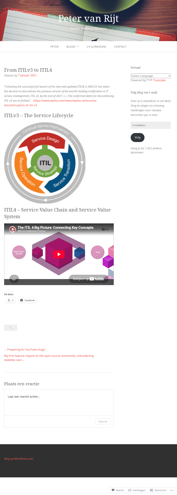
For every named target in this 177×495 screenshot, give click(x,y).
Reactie (103, 421)
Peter (54, 46)
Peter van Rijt (88, 18)
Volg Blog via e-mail (144, 92)
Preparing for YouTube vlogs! (26, 349)
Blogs (71, 46)
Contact (120, 46)
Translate (159, 80)
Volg (137, 137)
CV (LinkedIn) (96, 46)
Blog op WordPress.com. (19, 459)
